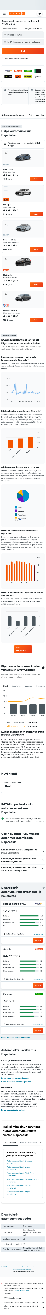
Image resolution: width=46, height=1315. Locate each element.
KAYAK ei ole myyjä (12, 1298)
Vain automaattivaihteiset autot (17, 58)
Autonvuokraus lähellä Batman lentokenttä (19, 1186)
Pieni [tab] (5, 686)
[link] (23, 649)
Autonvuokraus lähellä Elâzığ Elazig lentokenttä (20, 1174)
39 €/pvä (7, 24)
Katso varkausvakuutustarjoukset (16, 1082)
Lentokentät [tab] (10, 1143)
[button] (4, 13)
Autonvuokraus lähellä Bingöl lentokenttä (18, 1192)
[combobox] (10, 28)
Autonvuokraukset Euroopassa (31, 1267)
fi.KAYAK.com (5, 1267)
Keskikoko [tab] (16, 686)
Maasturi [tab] (28, 686)
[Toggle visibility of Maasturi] (19, 511)
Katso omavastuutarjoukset (13, 1110)
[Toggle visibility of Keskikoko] (20, 514)
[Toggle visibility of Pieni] (18, 507)
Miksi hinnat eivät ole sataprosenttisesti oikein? (21, 1307)
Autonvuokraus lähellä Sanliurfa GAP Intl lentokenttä (22, 1180)
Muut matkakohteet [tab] (28, 1143)
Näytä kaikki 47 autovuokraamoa (15, 1037)
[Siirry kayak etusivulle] (17, 13)
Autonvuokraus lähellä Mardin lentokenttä (18, 1168)
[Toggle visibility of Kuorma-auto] (21, 521)
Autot (15, 1267)
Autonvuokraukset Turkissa (21, 1269)
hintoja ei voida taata (22, 1290)
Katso (36, 179)
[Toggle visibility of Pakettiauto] (20, 518)
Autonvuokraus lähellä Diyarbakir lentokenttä (20, 1162)
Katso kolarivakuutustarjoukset (15, 1078)
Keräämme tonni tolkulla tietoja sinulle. (21, 1302)
